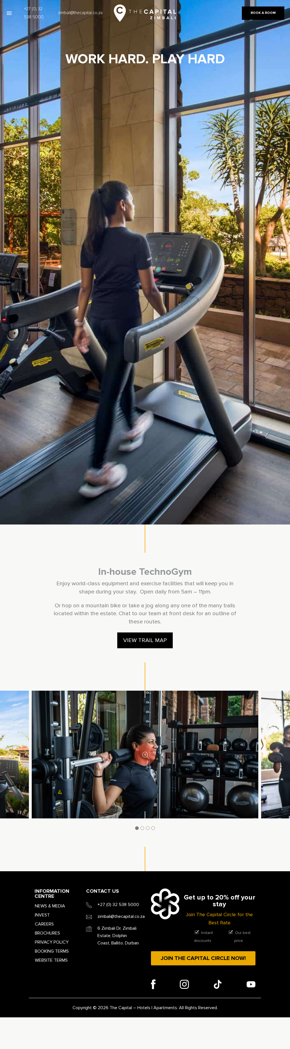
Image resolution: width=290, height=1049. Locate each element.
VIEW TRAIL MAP (145, 640)
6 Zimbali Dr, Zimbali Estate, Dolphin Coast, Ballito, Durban (118, 936)
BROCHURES (47, 933)
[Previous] (9, 764)
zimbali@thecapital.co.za (80, 13)
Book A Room (263, 13)
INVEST (42, 915)
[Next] (281, 764)
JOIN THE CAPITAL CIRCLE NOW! (203, 958)
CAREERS (44, 924)
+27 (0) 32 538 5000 (34, 13)
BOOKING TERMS (52, 951)
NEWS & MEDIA (50, 906)
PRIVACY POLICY (52, 942)
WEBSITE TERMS (51, 960)
